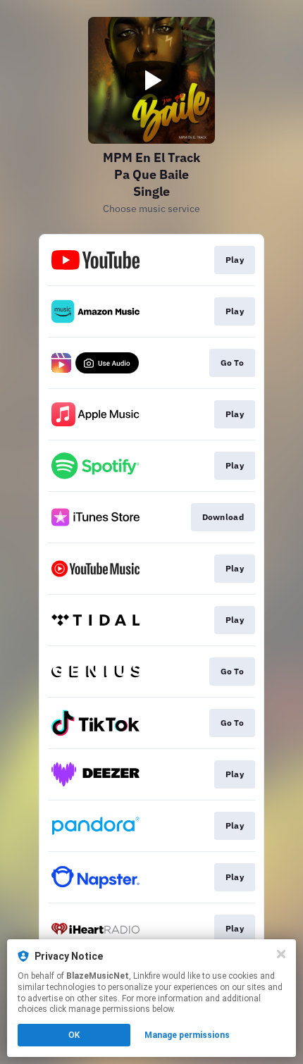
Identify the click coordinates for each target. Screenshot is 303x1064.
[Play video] (151, 80)
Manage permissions (187, 1035)
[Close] (281, 954)
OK (74, 1035)
